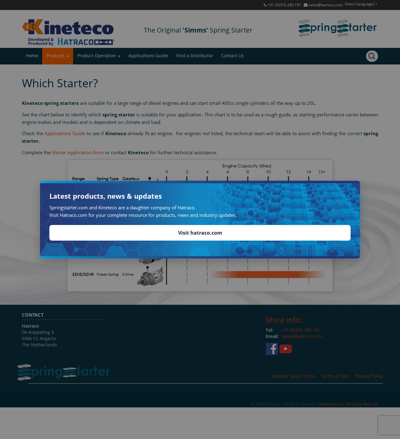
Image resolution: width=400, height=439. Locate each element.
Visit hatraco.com (200, 232)
